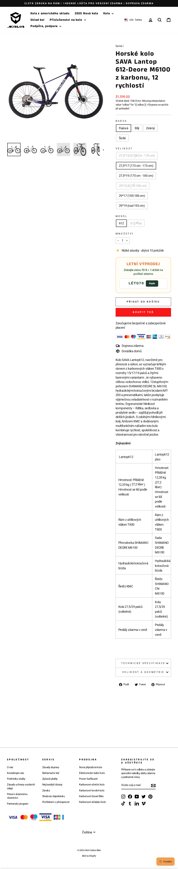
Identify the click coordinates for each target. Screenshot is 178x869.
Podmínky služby (16, 778)
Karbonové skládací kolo (92, 802)
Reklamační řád (50, 773)
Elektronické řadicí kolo (92, 773)
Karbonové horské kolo (91, 790)
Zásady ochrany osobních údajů (21, 786)
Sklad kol (37, 20)
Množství (125, 233)
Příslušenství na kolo (66, 20)
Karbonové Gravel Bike (91, 796)
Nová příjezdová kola (90, 767)
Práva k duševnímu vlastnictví (17, 796)
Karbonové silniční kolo (92, 784)
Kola (107, 13)
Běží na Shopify (89, 856)
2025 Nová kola (86, 13)
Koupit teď (143, 312)
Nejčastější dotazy (52, 784)
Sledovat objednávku (53, 796)
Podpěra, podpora (44, 26)
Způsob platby (50, 778)
